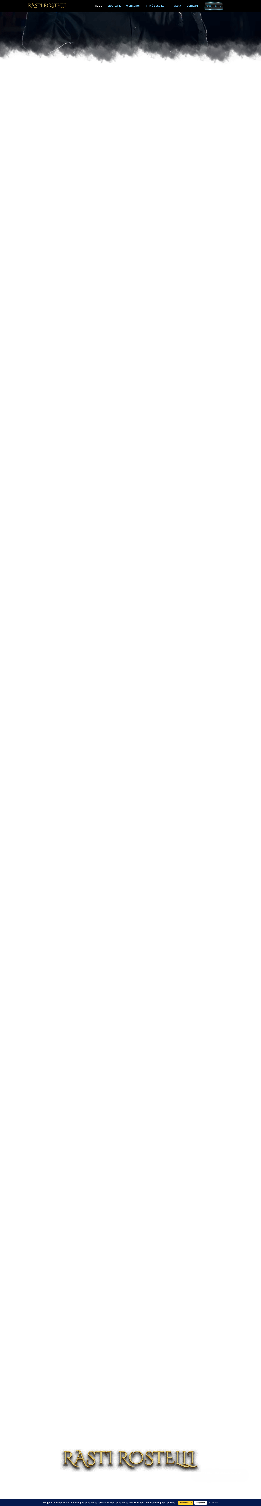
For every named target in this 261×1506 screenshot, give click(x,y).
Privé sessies (155, 6)
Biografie (114, 6)
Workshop (133, 6)
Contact (192, 6)
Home (98, 6)
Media (177, 6)
